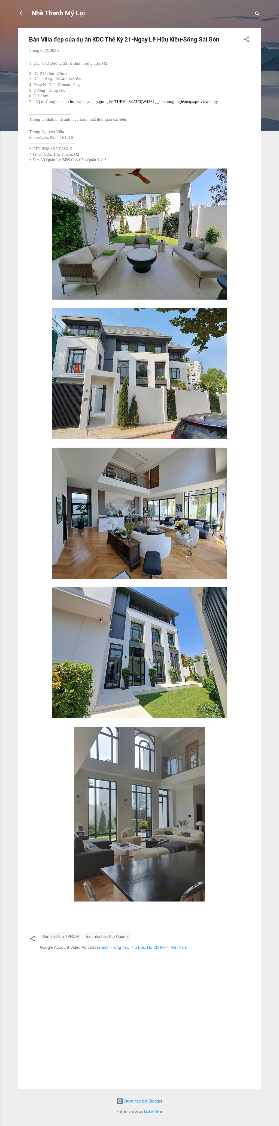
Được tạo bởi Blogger (142, 1101)
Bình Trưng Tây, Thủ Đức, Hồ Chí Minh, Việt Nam (144, 947)
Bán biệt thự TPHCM (61, 936)
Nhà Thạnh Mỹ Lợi (58, 13)
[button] (246, 40)
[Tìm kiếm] (257, 15)
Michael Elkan (153, 1111)
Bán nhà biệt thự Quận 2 (107, 936)
